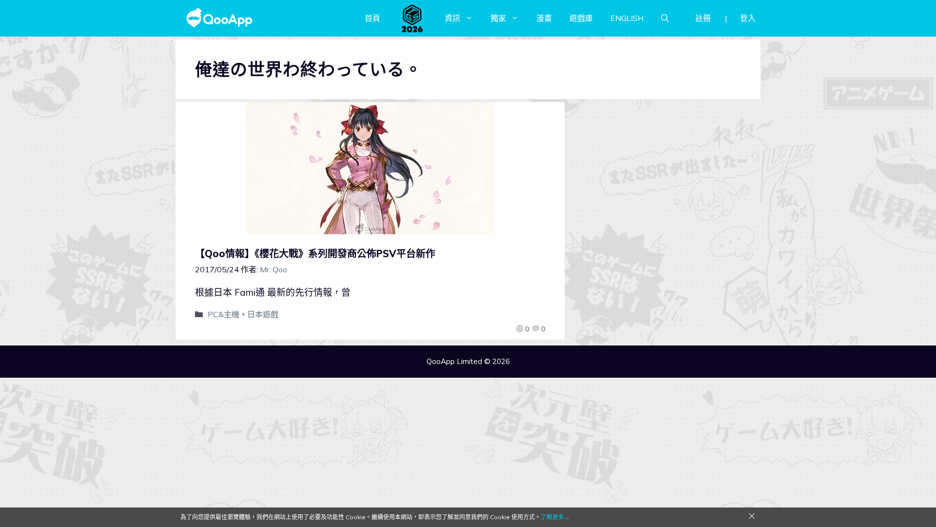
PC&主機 (223, 314)
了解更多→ (555, 517)
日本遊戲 (262, 314)
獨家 (498, 18)
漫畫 (544, 18)
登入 (748, 18)
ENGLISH (627, 18)
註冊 (703, 18)
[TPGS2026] (412, 18)
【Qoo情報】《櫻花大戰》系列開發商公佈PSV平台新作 (315, 253)
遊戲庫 (581, 18)
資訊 (452, 18)
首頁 (372, 18)
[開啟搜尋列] (665, 18)
